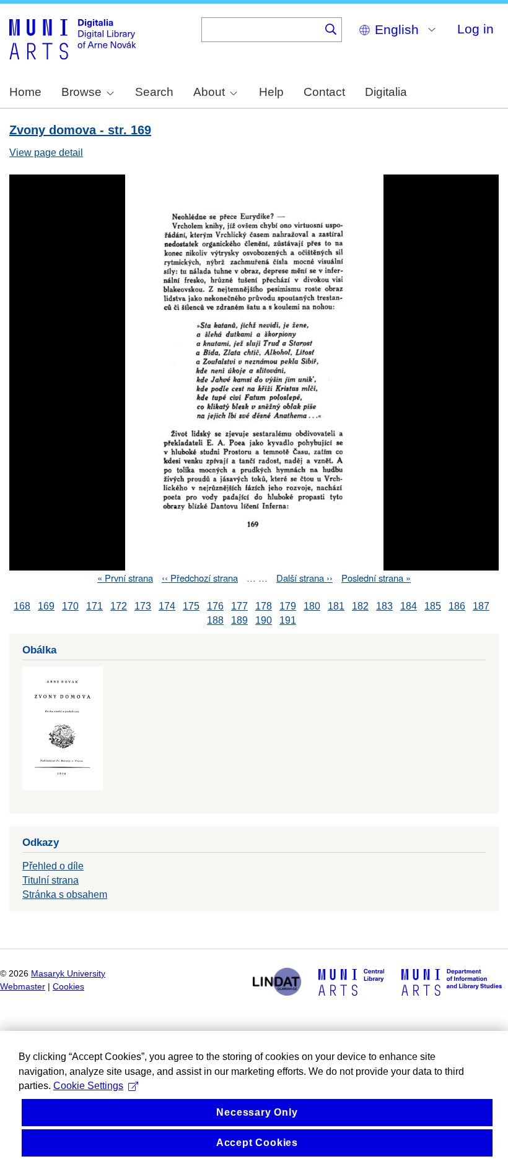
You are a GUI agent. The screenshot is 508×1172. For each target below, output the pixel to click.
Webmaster (22, 986)
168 (22, 606)
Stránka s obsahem (64, 894)
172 (118, 606)
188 (215, 620)
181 (336, 606)
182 (360, 606)
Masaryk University (68, 973)
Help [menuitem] (271, 92)
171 (94, 606)
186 (457, 606)
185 (432, 606)
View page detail (46, 152)
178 (263, 606)
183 (384, 606)
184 (408, 606)
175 (191, 606)
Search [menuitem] (154, 92)
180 (312, 606)
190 (263, 620)
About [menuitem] (209, 92)
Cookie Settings (88, 1085)
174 (167, 606)
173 (142, 606)
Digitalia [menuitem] (386, 92)
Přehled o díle (53, 866)
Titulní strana (50, 880)
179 (287, 606)
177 (239, 606)
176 (215, 606)
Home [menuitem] (25, 92)
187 (481, 606)
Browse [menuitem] (81, 92)
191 (287, 620)
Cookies (68, 986)
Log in (475, 29)
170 (70, 606)
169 (46, 606)
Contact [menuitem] (324, 92)
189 (239, 620)
